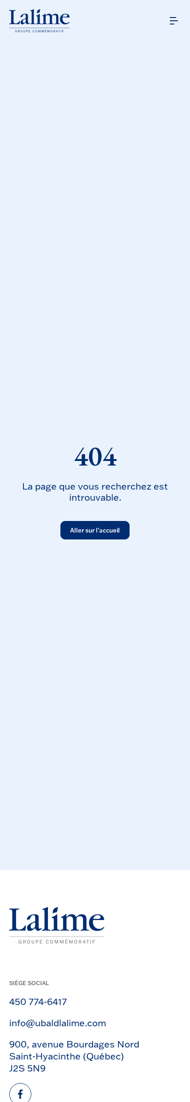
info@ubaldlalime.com (57, 1023)
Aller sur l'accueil (95, 530)
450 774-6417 (38, 1001)
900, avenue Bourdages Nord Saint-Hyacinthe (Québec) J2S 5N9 (74, 1056)
